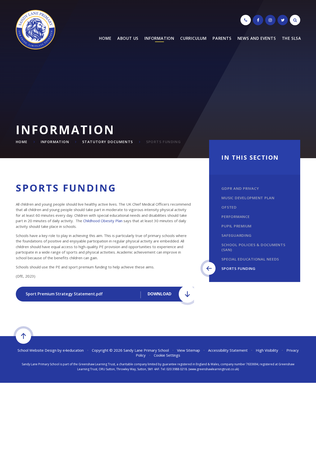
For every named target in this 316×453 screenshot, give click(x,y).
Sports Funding (163, 141)
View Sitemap (188, 350)
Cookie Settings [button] (167, 355)
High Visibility (267, 350)
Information (55, 141)
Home (22, 141)
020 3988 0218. (177, 369)
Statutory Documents (107, 141)
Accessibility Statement (228, 350)
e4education (73, 350)
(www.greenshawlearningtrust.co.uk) (213, 369)
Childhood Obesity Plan (102, 220)
